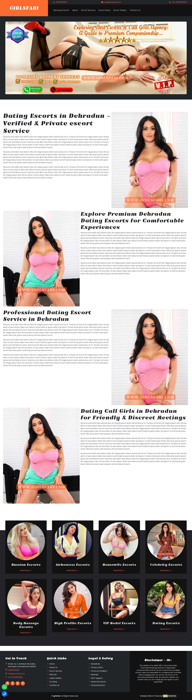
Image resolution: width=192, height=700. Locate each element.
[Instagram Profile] (23, 683)
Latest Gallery (55, 678)
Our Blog (53, 681)
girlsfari (57, 696)
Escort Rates (104, 10)
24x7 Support (97, 678)
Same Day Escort (98, 681)
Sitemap (94, 674)
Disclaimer (95, 664)
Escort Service (55, 671)
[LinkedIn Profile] (18, 683)
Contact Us (135, 10)
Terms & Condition (99, 671)
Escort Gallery (120, 10)
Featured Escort (98, 685)
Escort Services (88, 10)
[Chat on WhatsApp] (4, 687)
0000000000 (61, 2)
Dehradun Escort (61, 10)
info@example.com (112, 2)
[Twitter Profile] (7, 683)
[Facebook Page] (12, 683)
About (75, 10)
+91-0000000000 (179, 2)
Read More (25, 570)
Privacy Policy (97, 667)
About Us (53, 667)
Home (52, 664)
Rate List (53, 674)
